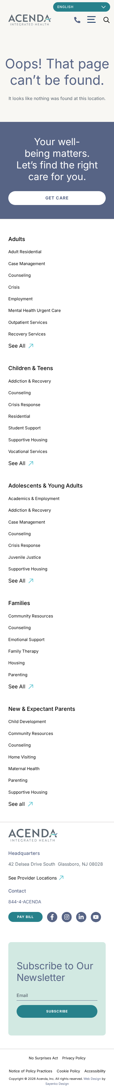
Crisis (14, 287)
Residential (19, 416)
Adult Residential (25, 251)
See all (16, 804)
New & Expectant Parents (41, 709)
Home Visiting (22, 757)
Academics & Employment (33, 498)
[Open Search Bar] (106, 20)
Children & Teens (30, 368)
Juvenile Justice (24, 557)
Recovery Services (27, 334)
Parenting (17, 674)
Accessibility (94, 1071)
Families (19, 603)
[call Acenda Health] (77, 20)
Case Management (26, 263)
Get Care (56, 198)
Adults (16, 239)
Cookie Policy (68, 1071)
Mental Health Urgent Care (34, 310)
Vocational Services (27, 451)
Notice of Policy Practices (30, 1071)
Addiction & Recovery (29, 381)
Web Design (92, 1079)
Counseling (19, 275)
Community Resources (30, 616)
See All (16, 346)
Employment (20, 298)
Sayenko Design (57, 1084)
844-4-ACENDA (24, 901)
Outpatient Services (27, 322)
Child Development (27, 721)
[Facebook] (52, 917)
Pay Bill (25, 917)
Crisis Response (24, 404)
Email (22, 995)
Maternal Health (24, 768)
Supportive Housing (27, 439)
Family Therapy (23, 651)
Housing (16, 662)
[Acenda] (29, 20)
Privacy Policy (74, 1058)
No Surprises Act (43, 1058)
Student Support (24, 427)
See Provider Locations (32, 878)
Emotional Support (26, 639)
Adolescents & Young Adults (45, 485)
